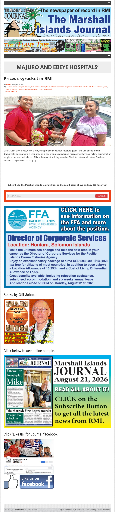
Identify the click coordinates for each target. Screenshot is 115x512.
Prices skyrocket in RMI (28, 78)
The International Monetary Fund (30, 89)
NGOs (85, 86)
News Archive (11, 91)
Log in (61, 510)
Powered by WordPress (74, 510)
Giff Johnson (35, 86)
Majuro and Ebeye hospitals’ (61, 86)
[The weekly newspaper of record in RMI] (57, 22)
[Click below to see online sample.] (57, 391)
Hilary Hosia (45, 86)
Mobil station (77, 86)
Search (101, 196)
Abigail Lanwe (11, 86)
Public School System (99, 86)
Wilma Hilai (47, 89)
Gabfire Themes (103, 510)
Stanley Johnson (12, 89)
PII (89, 86)
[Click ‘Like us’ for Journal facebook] (57, 464)
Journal (8, 84)
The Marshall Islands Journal (24, 510)
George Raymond (24, 86)
